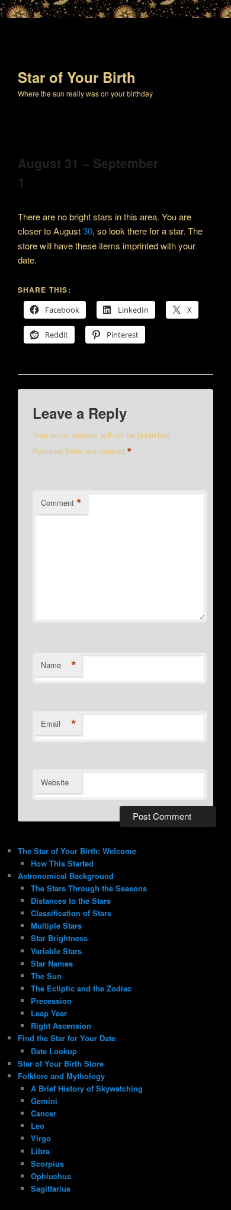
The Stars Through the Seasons (89, 888)
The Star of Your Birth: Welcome (77, 850)
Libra (40, 1151)
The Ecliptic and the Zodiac (81, 988)
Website (55, 782)
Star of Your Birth (77, 77)
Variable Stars (56, 951)
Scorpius (47, 1163)
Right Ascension (61, 1025)
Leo (37, 1125)
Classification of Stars (71, 913)
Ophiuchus (51, 1176)
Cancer (43, 1113)
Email (58, 723)
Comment (61, 502)
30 (87, 230)
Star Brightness (59, 937)
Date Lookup (54, 1051)
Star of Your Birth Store (61, 1063)
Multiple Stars (56, 925)
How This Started (62, 863)
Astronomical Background (66, 875)
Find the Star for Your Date (67, 1038)
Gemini (44, 1100)
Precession (51, 1000)
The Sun (46, 975)
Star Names (52, 963)
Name (58, 665)
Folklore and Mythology (61, 1075)
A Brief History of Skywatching (87, 1088)
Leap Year (49, 1013)
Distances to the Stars (71, 900)
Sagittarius (50, 1188)
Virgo (41, 1138)
